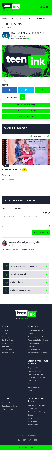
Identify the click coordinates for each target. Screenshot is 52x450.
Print (6, 81)
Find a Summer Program (20, 290)
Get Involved (32, 384)
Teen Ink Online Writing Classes (36, 413)
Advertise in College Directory (38, 340)
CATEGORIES (25, 448)
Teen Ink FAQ (6, 346)
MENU (43, 7)
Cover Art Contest (8, 403)
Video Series (32, 421)
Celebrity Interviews (9, 343)
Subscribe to (23, 266)
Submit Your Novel (34, 371)
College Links (32, 409)
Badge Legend (33, 425)
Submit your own (26, 117)
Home (4, 18)
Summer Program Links (36, 405)
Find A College (16, 282)
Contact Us (6, 334)
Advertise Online (34, 350)
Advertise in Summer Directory (35, 344)
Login (45, 212)
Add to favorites (25, 111)
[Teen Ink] (13, 7)
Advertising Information (36, 337)
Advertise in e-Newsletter (37, 353)
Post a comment (25, 105)
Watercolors (25, 18)
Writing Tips (32, 381)
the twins (40, 18)
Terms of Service (8, 353)
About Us (5, 330)
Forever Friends (12, 169)
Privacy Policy (7, 350)
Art (13, 18)
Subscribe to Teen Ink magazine (35, 388)
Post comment (41, 232)
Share (5, 85)
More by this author (19, 39)
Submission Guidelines (36, 374)
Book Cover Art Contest (10, 406)
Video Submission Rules (36, 377)
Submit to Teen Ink (18, 274)
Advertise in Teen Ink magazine (35, 332)
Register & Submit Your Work (38, 368)
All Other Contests (8, 409)
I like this (15, 97)
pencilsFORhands (23, 33)
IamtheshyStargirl (17, 242)
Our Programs (7, 337)
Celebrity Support (8, 340)
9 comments (9, 179)
